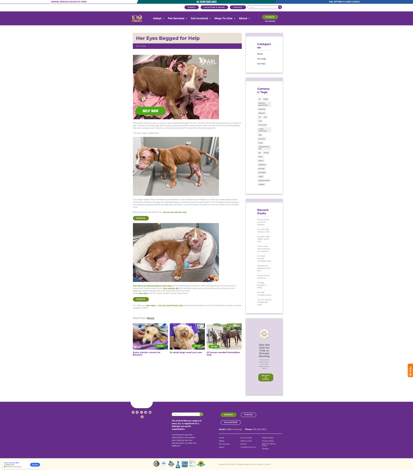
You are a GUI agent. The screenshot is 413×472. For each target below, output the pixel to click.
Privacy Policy (268, 441)
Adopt (157, 18)
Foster (248, 415)
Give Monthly (270, 21)
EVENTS (191, 7)
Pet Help (261, 59)
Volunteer (230, 422)
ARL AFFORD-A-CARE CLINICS (344, 2)
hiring (260, 143)
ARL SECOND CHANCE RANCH (206, 2)
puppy (261, 176)
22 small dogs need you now (263, 230)
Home (221, 438)
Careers (265, 449)
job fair (266, 153)
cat (260, 117)
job (260, 153)
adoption (262, 113)
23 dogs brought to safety (262, 285)
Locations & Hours (248, 447)
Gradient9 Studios (263, 464)
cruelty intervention (263, 130)
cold (260, 121)
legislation (262, 164)
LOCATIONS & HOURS (214, 7)
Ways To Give (223, 18)
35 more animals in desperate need (264, 302)
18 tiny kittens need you (263, 277)
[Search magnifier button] (280, 7)
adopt (265, 99)
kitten (261, 157)
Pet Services (176, 18)
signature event (264, 180)
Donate (270, 17)
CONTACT (238, 7)
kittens (261, 160)
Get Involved (199, 18)
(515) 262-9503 (259, 429)
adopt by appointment (263, 104)
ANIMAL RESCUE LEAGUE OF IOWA (69, 2)
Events (243, 444)
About (243, 18)
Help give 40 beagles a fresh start (263, 268)
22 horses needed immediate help (264, 258)
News (150, 318)
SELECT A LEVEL (266, 377)
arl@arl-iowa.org (234, 429)
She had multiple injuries (264, 293)
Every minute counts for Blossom (263, 222)
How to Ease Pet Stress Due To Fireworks (263, 248)
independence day (264, 148)
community (263, 125)
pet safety (262, 172)
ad (259, 99)
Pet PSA (261, 64)
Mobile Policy (267, 438)
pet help (261, 168)
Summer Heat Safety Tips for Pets (263, 239)
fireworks (262, 139)
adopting (262, 109)
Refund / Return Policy (269, 445)
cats (265, 117)
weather (261, 184)
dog (260, 135)
